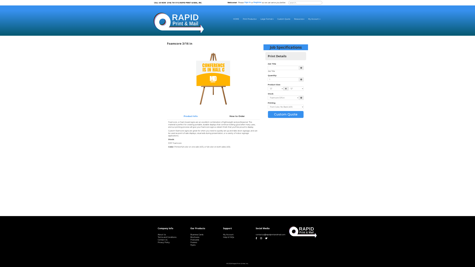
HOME (236, 19)
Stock (270, 94)
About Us (162, 235)
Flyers (192, 245)
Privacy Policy (164, 242)
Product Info (191, 116)
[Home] (302, 232)
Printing (271, 103)
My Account (228, 235)
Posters (193, 242)
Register (257, 2)
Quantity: (272, 75)
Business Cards (196, 235)
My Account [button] (313, 19)
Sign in (247, 2)
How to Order (237, 116)
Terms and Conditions (167, 237)
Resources (298, 19)
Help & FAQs (228, 237)
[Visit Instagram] (261, 238)
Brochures (194, 237)
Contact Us (162, 240)
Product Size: (274, 85)
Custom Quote (283, 19)
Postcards (194, 240)
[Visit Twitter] (266, 238)
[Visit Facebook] (257, 238)
